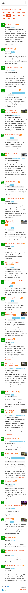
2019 (8, 15)
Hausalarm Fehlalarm (12, 67)
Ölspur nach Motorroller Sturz (11, 222)
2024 (8, 12)
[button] (2, 586)
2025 (3, 12)
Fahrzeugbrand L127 (11, 182)
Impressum (24, 591)
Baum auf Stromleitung (12, 135)
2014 (8, 18)
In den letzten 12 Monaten (9, 9)
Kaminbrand (9, 49)
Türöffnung (9, 339)
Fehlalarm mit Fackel (12, 90)
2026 (20, 9)
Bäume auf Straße (11, 24)
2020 (3, 15)
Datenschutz (23, 589)
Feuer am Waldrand (11, 391)
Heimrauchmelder (11, 153)
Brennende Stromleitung (9, 314)
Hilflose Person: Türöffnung (14, 243)
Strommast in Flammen (9, 411)
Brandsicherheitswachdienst (14, 505)
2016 (23, 15)
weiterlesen (20, 45)
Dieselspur (8, 537)
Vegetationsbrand (10, 453)
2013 (13, 18)
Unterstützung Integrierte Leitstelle (13, 263)
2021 (23, 12)
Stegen (18, 93)
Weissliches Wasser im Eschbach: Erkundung (15, 282)
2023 (13, 12)
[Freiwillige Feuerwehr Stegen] (8, 3)
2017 (18, 15)
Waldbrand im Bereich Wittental (10, 364)
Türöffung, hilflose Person (13, 198)
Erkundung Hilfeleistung (13, 298)
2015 (3, 18)
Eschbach (13, 27)
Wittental (13, 70)
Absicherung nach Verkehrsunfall (11, 111)
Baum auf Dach (10, 481)
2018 (13, 15)
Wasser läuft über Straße (13, 565)
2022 (18, 12)
